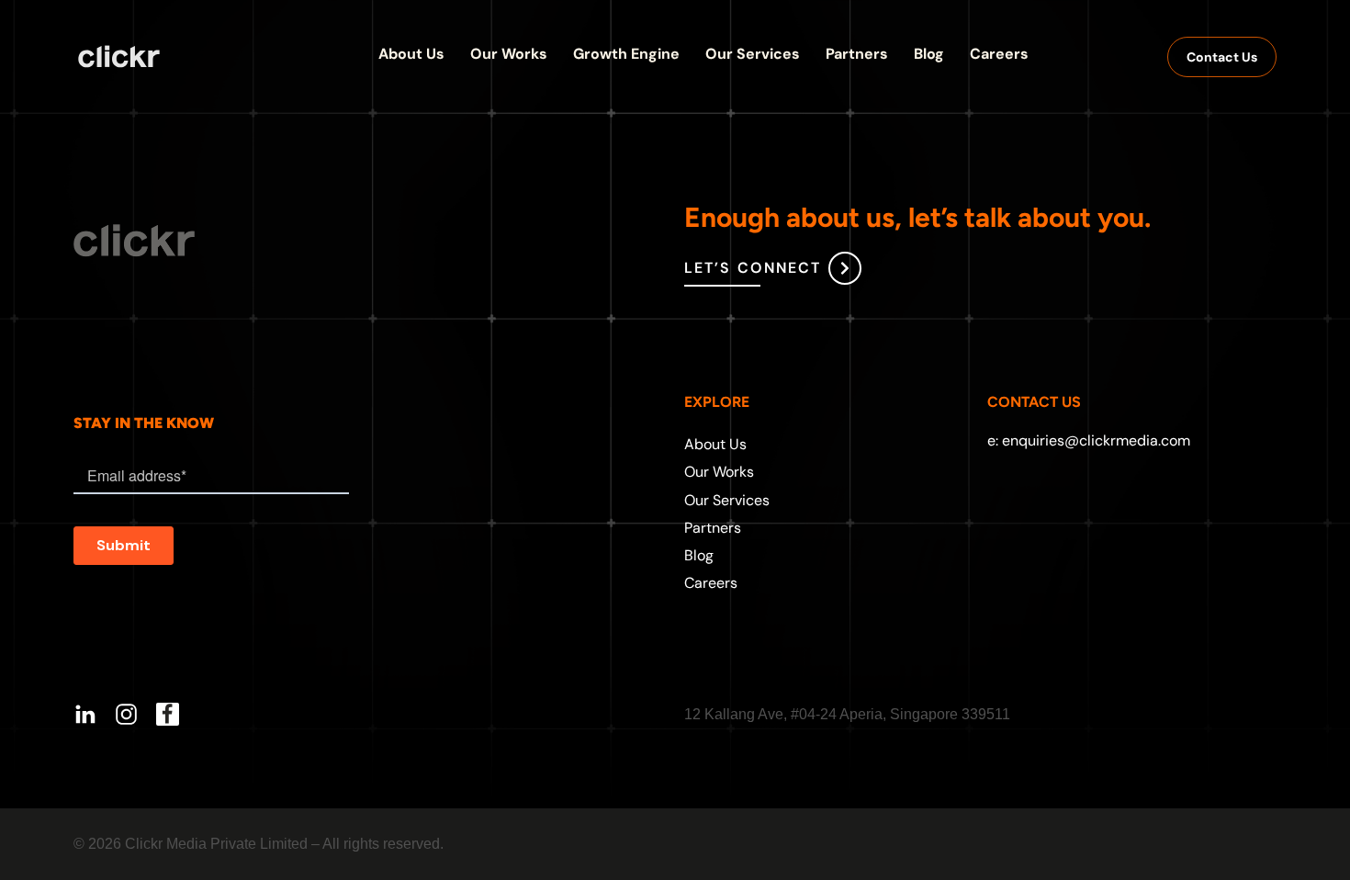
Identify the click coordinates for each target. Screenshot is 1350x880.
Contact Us (1222, 57)
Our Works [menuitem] (719, 471)
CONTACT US (1034, 402)
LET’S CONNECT (752, 267)
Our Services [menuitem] (727, 500)
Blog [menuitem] (699, 555)
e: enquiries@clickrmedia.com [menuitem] (1088, 440)
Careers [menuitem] (710, 582)
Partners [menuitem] (712, 527)
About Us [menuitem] (715, 444)
